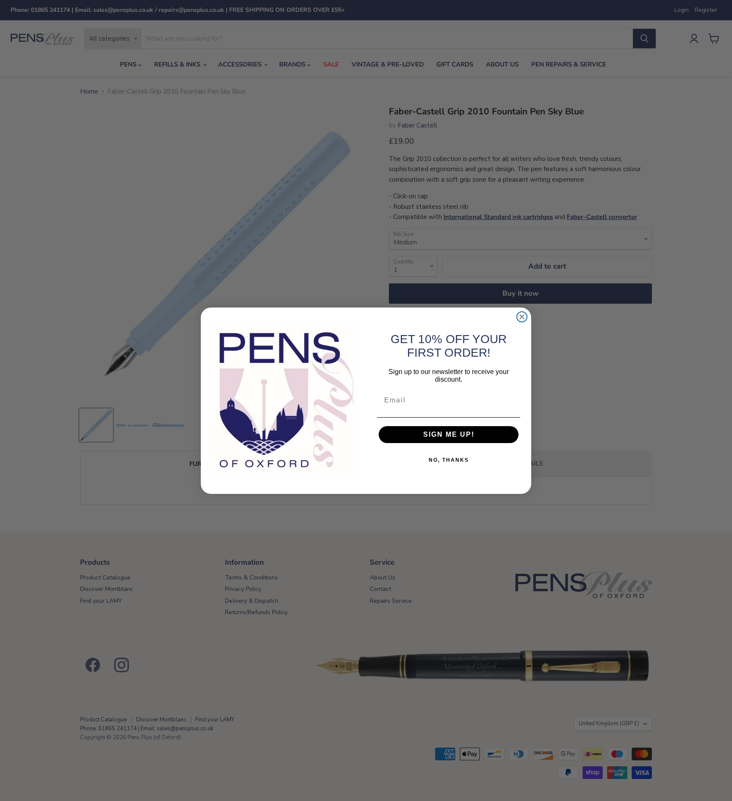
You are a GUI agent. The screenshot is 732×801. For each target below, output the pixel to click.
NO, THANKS (449, 460)
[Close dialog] (522, 317)
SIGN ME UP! (448, 434)
